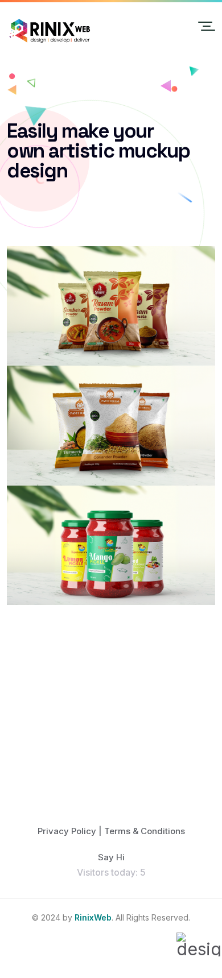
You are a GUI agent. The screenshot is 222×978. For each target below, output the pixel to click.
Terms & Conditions (144, 831)
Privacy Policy (67, 831)
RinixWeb (93, 917)
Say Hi (111, 857)
